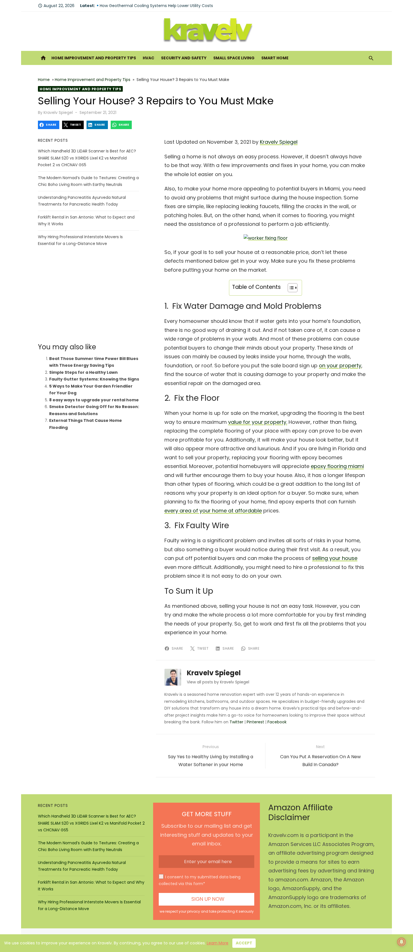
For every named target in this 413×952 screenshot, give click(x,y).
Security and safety (183, 58)
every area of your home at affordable (213, 510)
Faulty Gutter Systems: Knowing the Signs (94, 379)
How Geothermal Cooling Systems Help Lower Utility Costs (156, 5)
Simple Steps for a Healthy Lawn (83, 372)
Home (44, 79)
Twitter (236, 722)
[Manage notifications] (401, 941)
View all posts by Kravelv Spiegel (218, 682)
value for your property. (257, 422)
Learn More (217, 943)
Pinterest (255, 722)
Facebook (277, 722)
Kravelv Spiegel (58, 112)
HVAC (148, 58)
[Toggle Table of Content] (289, 287)
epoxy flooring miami (337, 466)
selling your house (334, 558)
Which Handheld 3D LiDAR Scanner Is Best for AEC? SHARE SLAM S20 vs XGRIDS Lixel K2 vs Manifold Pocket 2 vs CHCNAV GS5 (87, 158)
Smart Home (275, 58)
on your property (340, 365)
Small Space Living (234, 58)
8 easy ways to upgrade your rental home (94, 400)
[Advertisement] (88, 295)
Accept (244, 943)
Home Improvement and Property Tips (93, 58)
